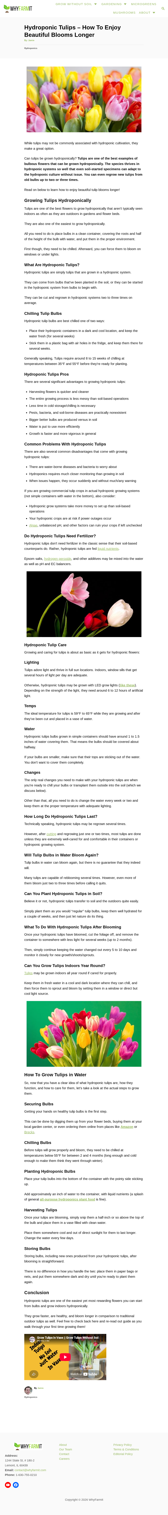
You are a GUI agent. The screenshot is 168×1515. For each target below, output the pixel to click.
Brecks (29, 1132)
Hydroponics (30, 48)
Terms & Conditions (126, 1449)
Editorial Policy (123, 1454)
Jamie (31, 40)
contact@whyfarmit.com (30, 1470)
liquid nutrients (108, 548)
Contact (64, 1454)
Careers (64, 1458)
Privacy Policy (122, 1444)
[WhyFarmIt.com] (17, 8)
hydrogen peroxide (57, 558)
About (63, 1444)
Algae (33, 525)
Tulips (28, 973)
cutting (51, 834)
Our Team (65, 1449)
